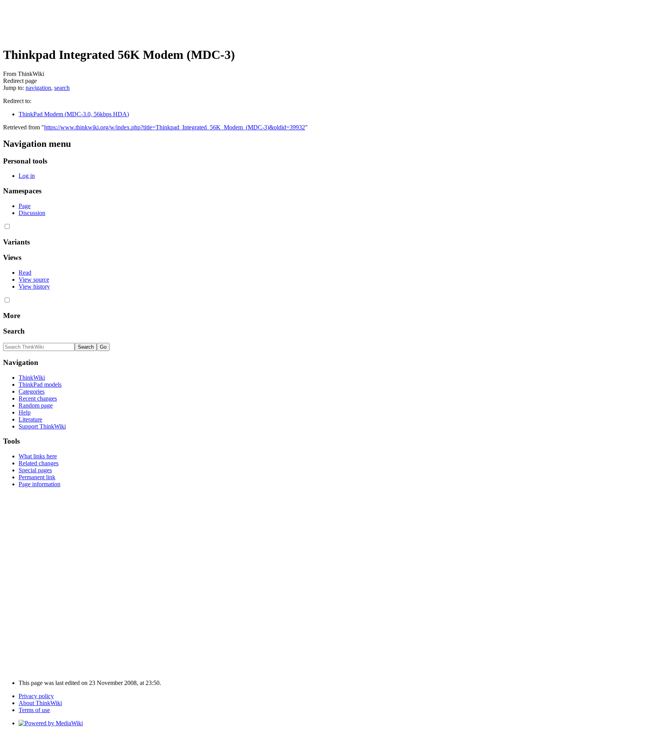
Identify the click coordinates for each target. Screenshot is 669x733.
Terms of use (34, 710)
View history (34, 286)
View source (34, 279)
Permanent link (37, 477)
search (62, 87)
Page (25, 206)
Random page (36, 405)
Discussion (32, 213)
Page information (39, 484)
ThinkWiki (32, 377)
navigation (38, 87)
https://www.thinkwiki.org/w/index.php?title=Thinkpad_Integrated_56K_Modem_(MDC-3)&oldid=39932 (174, 127)
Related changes (38, 463)
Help (25, 412)
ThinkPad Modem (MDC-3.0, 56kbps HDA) (74, 114)
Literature (30, 419)
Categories (32, 391)
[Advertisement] (144, 20)
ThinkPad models (40, 384)
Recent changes (38, 398)
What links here (38, 456)
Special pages (35, 470)
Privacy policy (36, 696)
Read (25, 272)
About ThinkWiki (40, 703)
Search (14, 331)
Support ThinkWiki (42, 426)
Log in (27, 175)
